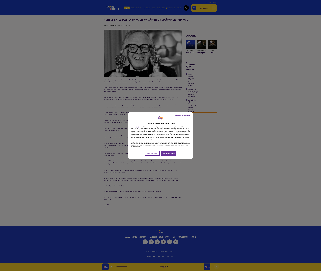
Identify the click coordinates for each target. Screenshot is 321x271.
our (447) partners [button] (139, 127)
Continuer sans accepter (183, 115)
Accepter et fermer (169, 153)
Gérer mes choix (152, 153)
